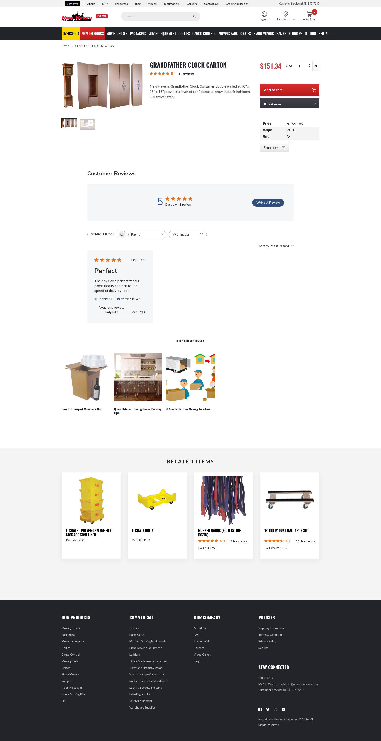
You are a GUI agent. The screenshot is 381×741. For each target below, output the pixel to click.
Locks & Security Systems (145, 687)
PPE (64, 701)
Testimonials (171, 4)
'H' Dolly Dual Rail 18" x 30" (286, 530)
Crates (66, 668)
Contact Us (211, 4)
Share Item (271, 148)
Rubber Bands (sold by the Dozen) (219, 532)
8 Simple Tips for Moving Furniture (188, 409)
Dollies (66, 648)
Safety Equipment (140, 701)
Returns (263, 648)
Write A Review (268, 203)
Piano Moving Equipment (145, 648)
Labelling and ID (139, 694)
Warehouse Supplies (142, 707)
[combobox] (147, 234)
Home (65, 45)
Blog (138, 4)
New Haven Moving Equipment (278, 719)
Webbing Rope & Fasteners (146, 674)
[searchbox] (103, 234)
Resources (121, 4)
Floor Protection (72, 687)
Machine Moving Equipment (147, 641)
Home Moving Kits (73, 694)
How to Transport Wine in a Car (81, 409)
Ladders (134, 654)
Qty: (289, 66)
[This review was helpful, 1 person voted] (133, 312)
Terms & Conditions (271, 634)
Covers (134, 628)
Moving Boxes (71, 628)
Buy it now (272, 104)
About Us (200, 628)
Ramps (66, 681)
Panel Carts (136, 634)
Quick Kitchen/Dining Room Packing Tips (137, 411)
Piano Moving (70, 674)
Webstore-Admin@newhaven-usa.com (293, 684)
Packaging (68, 634)
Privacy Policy (267, 641)
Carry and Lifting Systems (145, 668)
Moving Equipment (74, 641)
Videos (152, 4)
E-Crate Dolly (143, 530)
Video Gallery (202, 654)
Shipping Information (271, 628)
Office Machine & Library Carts (149, 661)
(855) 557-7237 (293, 690)
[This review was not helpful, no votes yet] (141, 312)
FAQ (105, 4)
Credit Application (237, 4)
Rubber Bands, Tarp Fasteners (148, 681)
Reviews (72, 4)
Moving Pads (70, 661)
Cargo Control (71, 654)
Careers (192, 4)
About (91, 4)
